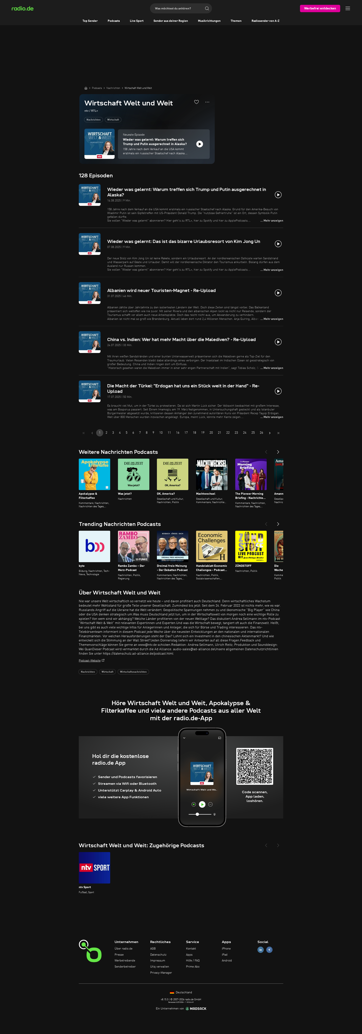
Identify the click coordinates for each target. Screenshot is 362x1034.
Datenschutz (158, 954)
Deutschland (183, 992)
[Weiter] (278, 450)
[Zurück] (266, 450)
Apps (189, 954)
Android (227, 960)
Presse (119, 954)
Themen (236, 20)
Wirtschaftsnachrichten (133, 672)
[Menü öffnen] (347, 8)
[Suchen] (206, 8)
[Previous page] (92, 433)
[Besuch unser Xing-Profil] (269, 949)
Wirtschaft (113, 120)
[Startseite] (86, 88)
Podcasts (114, 20)
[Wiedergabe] (199, 144)
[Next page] (269, 433)
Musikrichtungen (209, 20)
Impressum (157, 960)
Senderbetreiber (125, 966)
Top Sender (90, 20)
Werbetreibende (125, 960)
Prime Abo (192, 966)
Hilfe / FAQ (193, 960)
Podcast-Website (90, 660)
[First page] (83, 433)
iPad (225, 954)
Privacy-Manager (161, 972)
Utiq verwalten (159, 966)
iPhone (226, 948)
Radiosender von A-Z (265, 20)
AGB (153, 948)
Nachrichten (94, 120)
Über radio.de (123, 948)
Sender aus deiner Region (171, 20)
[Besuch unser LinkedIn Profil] (260, 949)
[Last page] (278, 433)
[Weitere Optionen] (207, 102)
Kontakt (191, 948)
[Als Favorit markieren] (196, 102)
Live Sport (137, 20)
